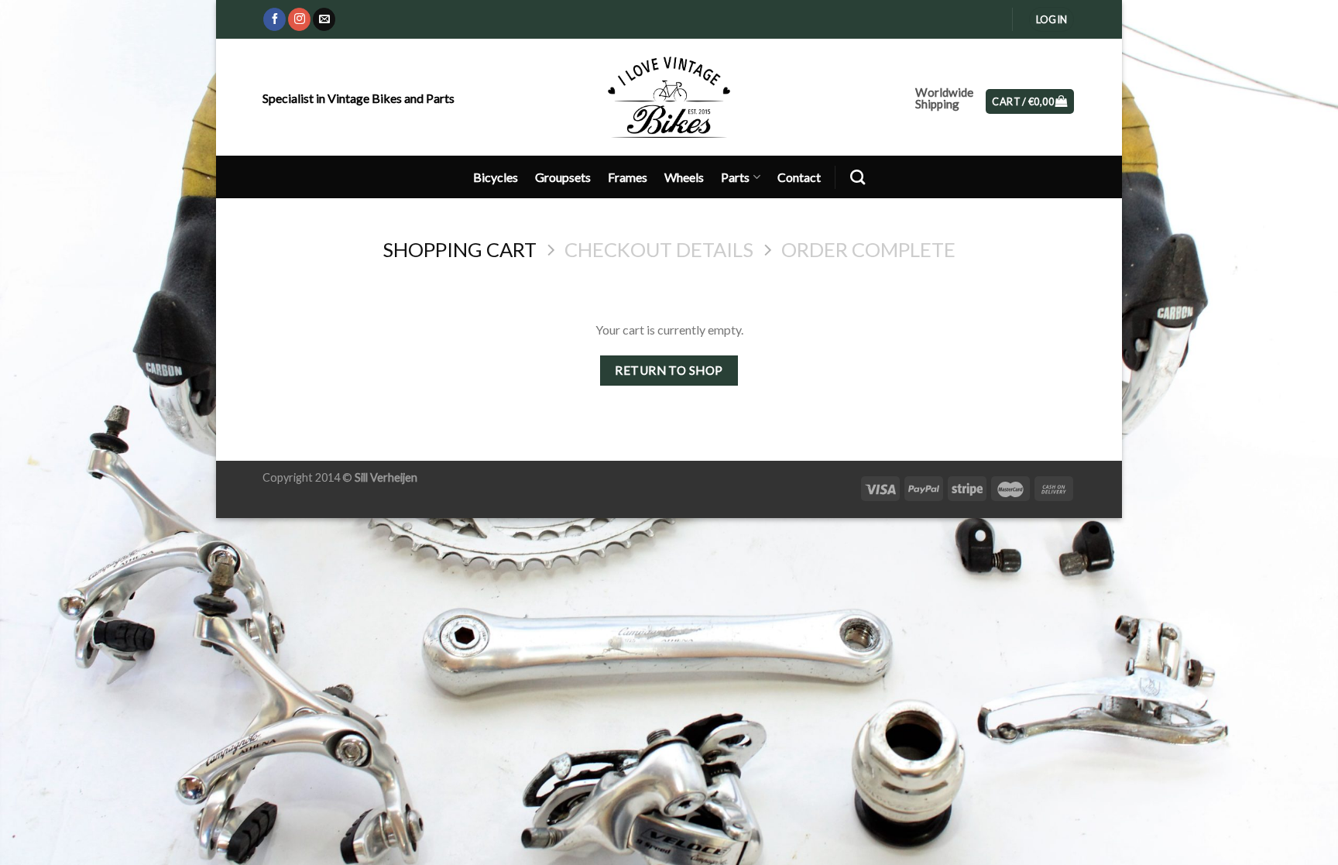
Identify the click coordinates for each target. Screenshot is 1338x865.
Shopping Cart (460, 249)
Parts (735, 177)
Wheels (684, 177)
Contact (799, 177)
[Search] (857, 177)
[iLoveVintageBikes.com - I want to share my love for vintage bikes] (669, 97)
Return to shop (669, 370)
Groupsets (563, 177)
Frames (627, 177)
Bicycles (495, 177)
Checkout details (658, 249)
